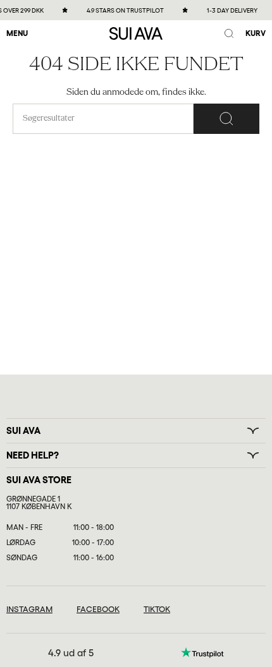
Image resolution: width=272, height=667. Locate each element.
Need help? (32, 455)
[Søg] (226, 119)
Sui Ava (23, 430)
